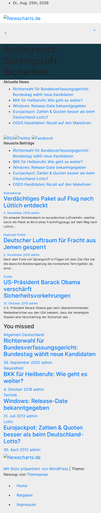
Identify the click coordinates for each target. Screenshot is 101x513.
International (12, 193)
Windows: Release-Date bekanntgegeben (49, 105)
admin (35, 213)
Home (22, 485)
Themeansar (37, 474)
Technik (10, 395)
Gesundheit (13, 368)
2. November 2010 (17, 255)
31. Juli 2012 (15, 416)
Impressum (26, 504)
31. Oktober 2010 (16, 303)
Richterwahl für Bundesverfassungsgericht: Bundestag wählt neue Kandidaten (50, 347)
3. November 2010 (17, 213)
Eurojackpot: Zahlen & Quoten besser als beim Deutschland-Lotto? (43, 434)
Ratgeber (25, 495)
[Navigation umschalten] (7, 29)
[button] (5, 33)
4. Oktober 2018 (18, 389)
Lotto (8, 421)
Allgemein (13, 334)
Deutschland (33, 334)
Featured (10, 235)
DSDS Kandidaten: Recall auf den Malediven (52, 122)
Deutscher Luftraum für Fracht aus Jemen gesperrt (50, 243)
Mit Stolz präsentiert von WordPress (36, 468)
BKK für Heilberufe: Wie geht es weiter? (48, 100)
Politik (21, 235)
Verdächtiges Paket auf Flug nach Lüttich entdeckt (48, 202)
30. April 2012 (17, 449)
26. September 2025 (22, 362)
